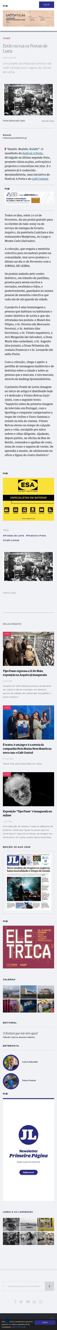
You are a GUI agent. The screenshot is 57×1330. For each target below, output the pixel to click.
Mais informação (19, 1327)
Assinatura (40, 3)
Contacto (9, 3)
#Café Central (11, 540)
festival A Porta (32, 153)
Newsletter (24, 3)
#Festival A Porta (36, 535)
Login (53, 3)
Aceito (45, 1322)
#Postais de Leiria (13, 535)
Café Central (40, 179)
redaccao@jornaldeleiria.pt (15, 138)
